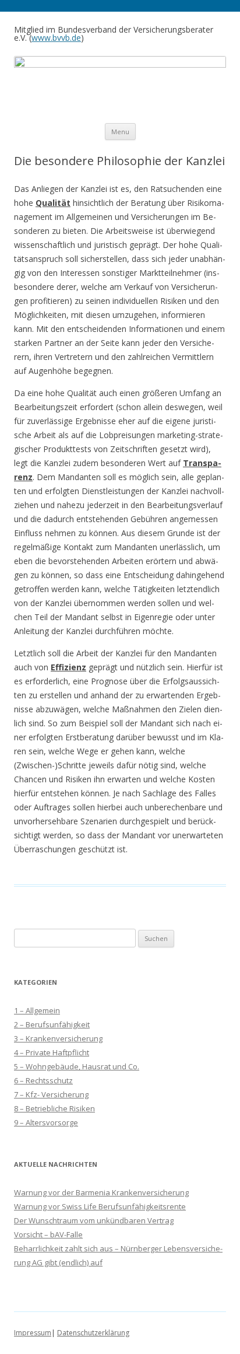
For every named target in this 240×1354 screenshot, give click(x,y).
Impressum (32, 1333)
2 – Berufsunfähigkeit (52, 1024)
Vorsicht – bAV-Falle (48, 1234)
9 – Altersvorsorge (46, 1122)
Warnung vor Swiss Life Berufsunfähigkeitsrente (100, 1206)
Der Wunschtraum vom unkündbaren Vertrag (94, 1220)
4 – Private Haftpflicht (51, 1052)
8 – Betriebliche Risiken (54, 1108)
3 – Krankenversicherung (58, 1038)
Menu (120, 131)
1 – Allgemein (37, 1010)
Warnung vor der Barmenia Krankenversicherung (101, 1192)
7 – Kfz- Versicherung (51, 1094)
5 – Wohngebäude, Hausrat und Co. (76, 1066)
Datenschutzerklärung (93, 1333)
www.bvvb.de (56, 37)
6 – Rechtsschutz (43, 1080)
